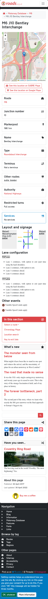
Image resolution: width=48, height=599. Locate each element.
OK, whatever (9, 594)
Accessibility (12, 561)
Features (10, 523)
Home (9, 511)
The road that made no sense (23, 372)
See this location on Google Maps (25, 90)
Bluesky (18, 571)
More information (27, 594)
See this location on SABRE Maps (24, 85)
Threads (29, 571)
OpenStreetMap (32, 80)
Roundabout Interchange (15, 154)
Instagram (41, 571)
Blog (8, 514)
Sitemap (10, 558)
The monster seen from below (19, 354)
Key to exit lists (11, 339)
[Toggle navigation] (43, 3)
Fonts (8, 526)
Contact (10, 566)
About (9, 555)
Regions (10, 545)
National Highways (12, 193)
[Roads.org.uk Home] (11, 3)
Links (8, 529)
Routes (9, 539)
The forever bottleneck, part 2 (23, 392)
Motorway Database (17, 13)
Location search (11, 334)
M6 (30, 13)
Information (11, 517)
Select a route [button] (10, 324)
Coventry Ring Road (17, 449)
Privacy (9, 564)
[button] (24, 54)
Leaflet (21, 80)
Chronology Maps (12, 329)
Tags (8, 542)
